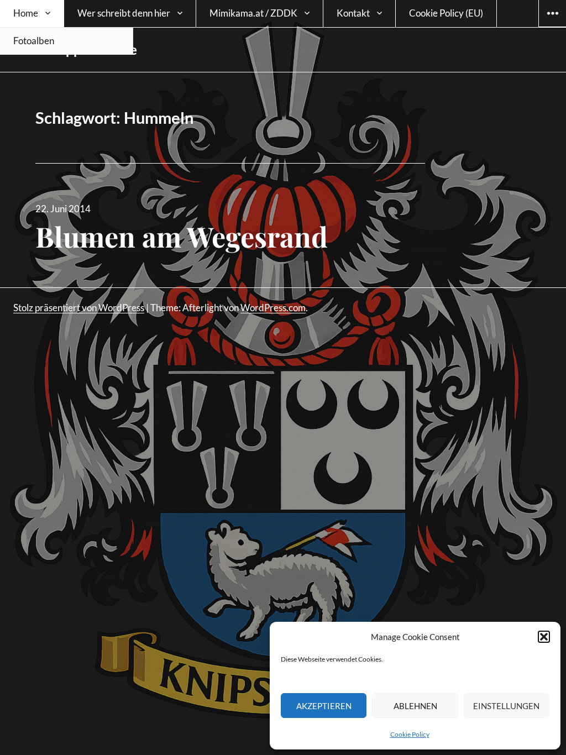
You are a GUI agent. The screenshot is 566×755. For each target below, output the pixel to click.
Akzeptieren (324, 706)
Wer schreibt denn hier (123, 13)
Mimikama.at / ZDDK (253, 13)
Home (25, 13)
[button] (543, 636)
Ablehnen (415, 706)
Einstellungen (506, 706)
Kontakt (353, 13)
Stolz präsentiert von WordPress (78, 307)
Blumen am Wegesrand (181, 236)
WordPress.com (273, 307)
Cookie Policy (409, 734)
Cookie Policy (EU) (446, 13)
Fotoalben (33, 40)
